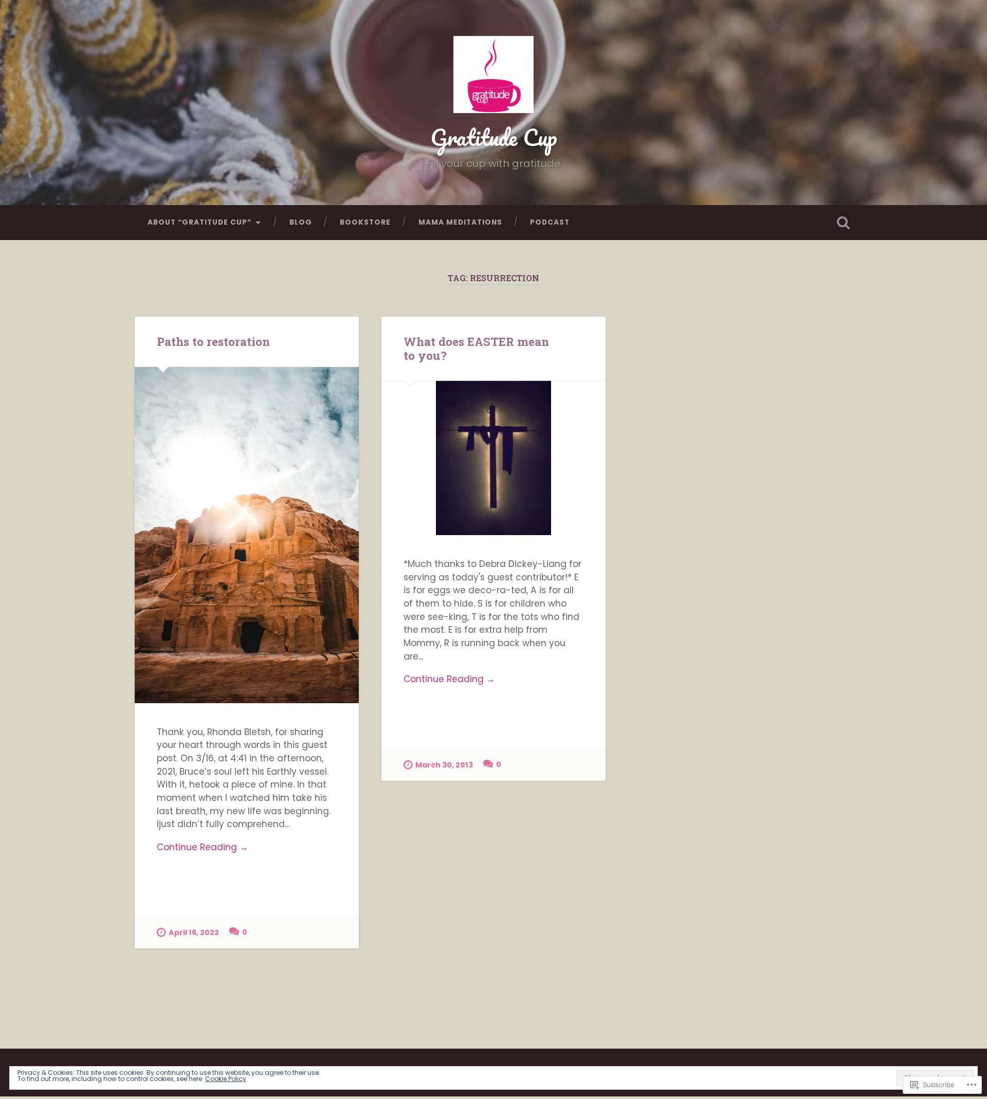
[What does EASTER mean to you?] (493, 458)
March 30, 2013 (444, 765)
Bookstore (365, 222)
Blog (300, 222)
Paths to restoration (213, 341)
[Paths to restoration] (247, 535)
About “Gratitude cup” (199, 222)
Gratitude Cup (493, 137)
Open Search (843, 222)
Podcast (550, 222)
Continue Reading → (202, 847)
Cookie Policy (225, 1078)
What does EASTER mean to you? (476, 348)
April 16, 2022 (194, 932)
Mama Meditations (460, 222)
